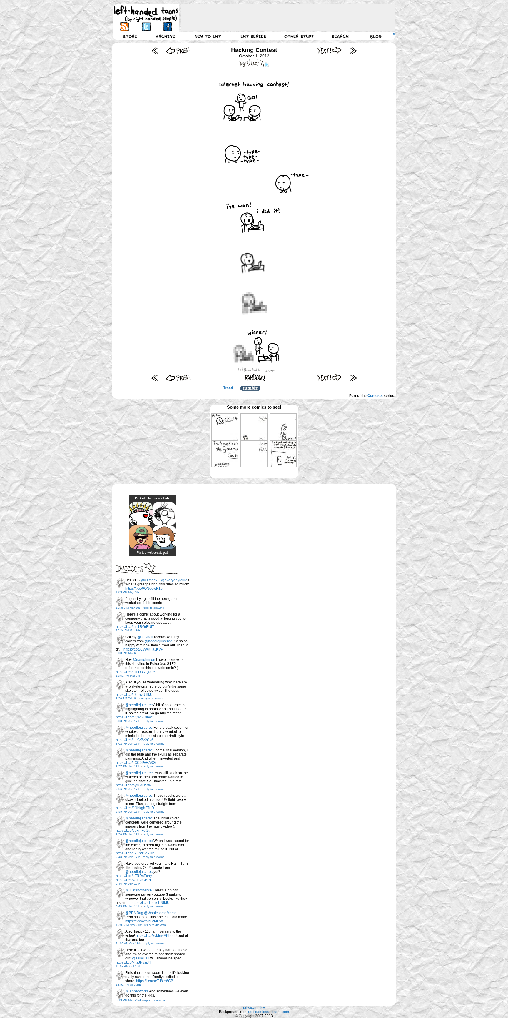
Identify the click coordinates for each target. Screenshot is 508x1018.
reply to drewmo (153, 607)
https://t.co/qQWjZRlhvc (134, 717)
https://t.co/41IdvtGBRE (134, 880)
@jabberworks (136, 991)
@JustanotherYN (139, 890)
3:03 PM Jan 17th (128, 721)
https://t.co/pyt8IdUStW (133, 785)
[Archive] (165, 36)
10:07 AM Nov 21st (129, 924)
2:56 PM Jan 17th (128, 789)
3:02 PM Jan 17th (128, 743)
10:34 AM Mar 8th (128, 630)
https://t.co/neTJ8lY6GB (154, 981)
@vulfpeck (149, 580)
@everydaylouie (174, 580)
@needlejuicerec (158, 641)
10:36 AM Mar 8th (128, 607)
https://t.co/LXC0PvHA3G (136, 763)
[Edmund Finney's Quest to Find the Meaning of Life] (164, 513)
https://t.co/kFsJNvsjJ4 (133, 962)
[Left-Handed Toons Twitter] (146, 26)
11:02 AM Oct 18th (128, 966)
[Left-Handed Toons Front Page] (146, 13)
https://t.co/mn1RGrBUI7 (135, 627)
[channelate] (164, 537)
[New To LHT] (207, 36)
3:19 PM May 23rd (128, 1000)
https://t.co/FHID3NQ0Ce (135, 672)
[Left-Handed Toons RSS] (124, 26)
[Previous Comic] (178, 50)
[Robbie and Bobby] (141, 513)
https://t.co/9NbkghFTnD (135, 808)
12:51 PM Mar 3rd (128, 675)
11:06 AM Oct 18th (128, 943)
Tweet (228, 388)
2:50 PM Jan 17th (128, 834)
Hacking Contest (254, 50)
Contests (375, 396)
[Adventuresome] (141, 537)
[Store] (130, 36)
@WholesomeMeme (160, 913)
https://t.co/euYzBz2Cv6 (134, 740)
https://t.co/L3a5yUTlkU (134, 695)
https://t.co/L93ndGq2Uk (135, 853)
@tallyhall (145, 637)
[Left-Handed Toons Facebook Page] (167, 26)
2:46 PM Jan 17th (128, 883)
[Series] (253, 36)
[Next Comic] (329, 50)
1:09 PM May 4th (127, 592)
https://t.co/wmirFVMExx (144, 921)
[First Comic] (154, 50)
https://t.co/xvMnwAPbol (154, 936)
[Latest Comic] (353, 50)
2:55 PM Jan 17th (128, 811)
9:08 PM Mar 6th (127, 653)
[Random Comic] (255, 377)
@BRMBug (134, 913)
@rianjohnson (144, 660)
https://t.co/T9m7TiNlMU (151, 903)
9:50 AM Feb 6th (127, 698)
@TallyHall (140, 958)
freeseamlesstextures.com (268, 1012)
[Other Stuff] (299, 36)
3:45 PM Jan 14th (128, 906)
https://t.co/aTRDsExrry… (136, 876)
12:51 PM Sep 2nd (129, 984)
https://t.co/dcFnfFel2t (132, 831)
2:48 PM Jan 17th (128, 857)
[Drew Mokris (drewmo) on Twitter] (120, 583)
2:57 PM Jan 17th (128, 766)
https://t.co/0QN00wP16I (144, 588)
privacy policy (254, 1008)
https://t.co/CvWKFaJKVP (143, 649)
